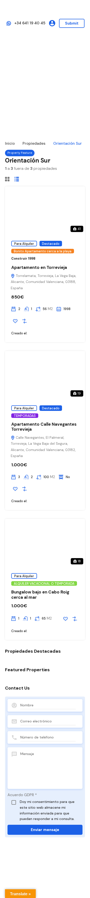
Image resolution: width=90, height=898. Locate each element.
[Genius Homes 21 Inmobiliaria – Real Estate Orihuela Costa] (45, 8)
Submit (71, 23)
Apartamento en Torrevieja (39, 267)
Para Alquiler (24, 244)
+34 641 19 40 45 (29, 23)
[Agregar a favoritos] (15, 321)
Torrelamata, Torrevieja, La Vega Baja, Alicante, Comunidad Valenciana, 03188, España (43, 281)
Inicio (10, 143)
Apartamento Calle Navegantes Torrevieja (43, 426)
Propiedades (34, 143)
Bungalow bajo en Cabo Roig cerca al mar (40, 594)
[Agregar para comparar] (24, 321)
